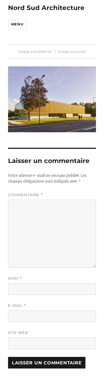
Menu (17, 24)
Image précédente (35, 51)
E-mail (17, 305)
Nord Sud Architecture (46, 8)
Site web (18, 332)
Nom (15, 278)
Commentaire (25, 195)
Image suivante (72, 51)
